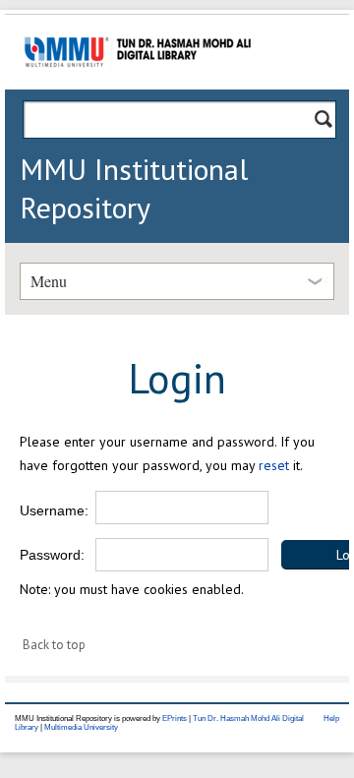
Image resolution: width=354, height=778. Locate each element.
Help (331, 718)
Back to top (54, 644)
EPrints (174, 718)
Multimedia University (81, 727)
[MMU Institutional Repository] (137, 86)
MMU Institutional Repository (134, 188)
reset (274, 465)
